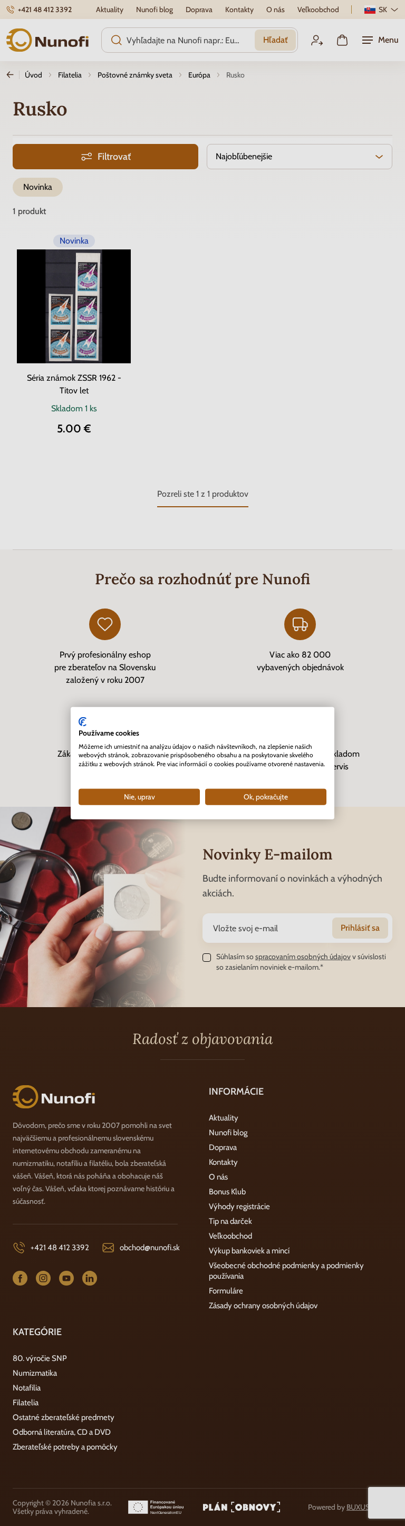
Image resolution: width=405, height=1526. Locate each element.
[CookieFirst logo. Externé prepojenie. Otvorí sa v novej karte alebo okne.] (82, 722)
